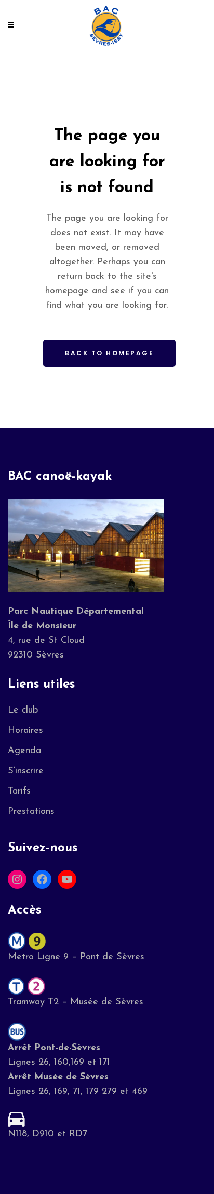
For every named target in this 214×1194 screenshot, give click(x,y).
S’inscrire (26, 771)
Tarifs (19, 791)
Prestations (31, 811)
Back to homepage (109, 352)
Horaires (25, 730)
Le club (23, 710)
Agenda (24, 751)
